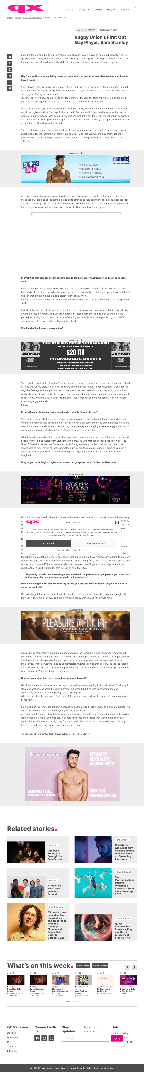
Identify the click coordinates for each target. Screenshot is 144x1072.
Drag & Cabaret (124, 872)
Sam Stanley (84, 734)
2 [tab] (73, 1001)
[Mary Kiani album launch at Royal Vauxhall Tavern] (75, 490)
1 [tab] (68, 1001)
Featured (53, 845)
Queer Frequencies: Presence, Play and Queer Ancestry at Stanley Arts (123, 930)
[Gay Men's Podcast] (72, 799)
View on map (83, 965)
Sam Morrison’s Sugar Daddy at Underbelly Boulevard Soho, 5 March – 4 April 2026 (124, 886)
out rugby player (69, 734)
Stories (18, 17)
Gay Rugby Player (52, 734)
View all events (100, 965)
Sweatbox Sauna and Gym (16, 994)
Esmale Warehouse (59, 994)
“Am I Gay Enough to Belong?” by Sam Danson (55, 855)
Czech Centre (82, 995)
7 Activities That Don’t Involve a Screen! (54, 890)
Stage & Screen (124, 918)
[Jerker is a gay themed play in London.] (75, 356)
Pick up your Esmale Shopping (60, 990)
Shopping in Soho (127, 989)
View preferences (95, 543)
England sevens (35, 734)
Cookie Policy (64, 550)
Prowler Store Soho (127, 992)
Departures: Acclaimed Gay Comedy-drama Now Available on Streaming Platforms (124, 852)
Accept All (48, 543)
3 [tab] (77, 1001)
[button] (117, 522)
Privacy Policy (78, 550)
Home (10, 17)
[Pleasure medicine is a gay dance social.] (75, 625)
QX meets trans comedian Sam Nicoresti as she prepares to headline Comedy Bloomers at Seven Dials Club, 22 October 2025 (57, 925)
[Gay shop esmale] (75, 169)
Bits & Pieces (122, 840)
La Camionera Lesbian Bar (103, 990)
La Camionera (105, 993)
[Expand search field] (135, 9)
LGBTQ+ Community (32, 17)
